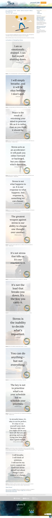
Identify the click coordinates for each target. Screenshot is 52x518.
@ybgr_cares (23, 490)
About (7, 7)
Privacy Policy (32, 508)
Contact (38, 11)
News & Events (39, 13)
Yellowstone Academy (17, 7)
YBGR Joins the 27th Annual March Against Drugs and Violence (41, 27)
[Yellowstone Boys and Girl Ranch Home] (11, 3)
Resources (23, 7)
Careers (27, 7)
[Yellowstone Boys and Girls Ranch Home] (21, 505)
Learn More (43, 2)
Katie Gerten (15, 13)
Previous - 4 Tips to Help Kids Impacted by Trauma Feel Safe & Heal (15, 494)
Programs (11, 7)
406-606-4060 (35, 3)
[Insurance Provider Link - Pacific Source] (17, 498)
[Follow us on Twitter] (31, 510)
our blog (13, 489)
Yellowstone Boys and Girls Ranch (11, 490)
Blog (11, 13)
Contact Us (34, 7)
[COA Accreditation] (35, 498)
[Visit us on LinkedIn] (33, 510)
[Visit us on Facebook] (29, 510)
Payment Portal (32, 506)
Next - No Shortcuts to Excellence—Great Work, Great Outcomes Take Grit (36, 494)
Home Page (31, 503)
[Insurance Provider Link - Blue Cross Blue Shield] (26, 498)
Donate (31, 7)
